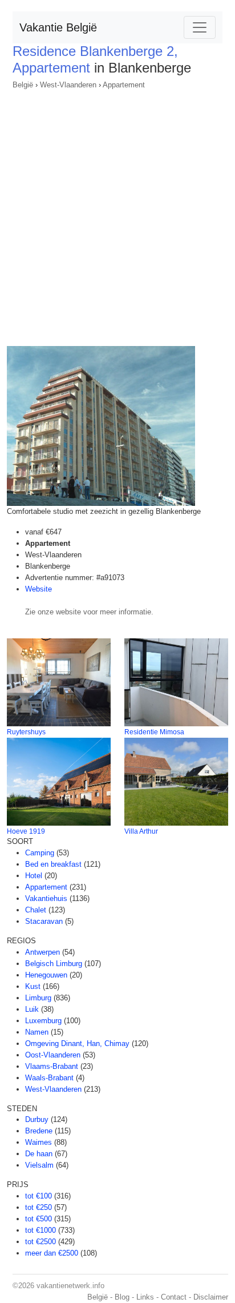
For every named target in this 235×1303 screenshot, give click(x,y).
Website (38, 589)
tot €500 (38, 1218)
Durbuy (36, 1119)
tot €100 (38, 1196)
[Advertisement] (117, 214)
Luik (32, 1009)
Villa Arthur (141, 831)
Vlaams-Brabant (51, 1066)
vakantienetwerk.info (70, 1285)
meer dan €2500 (51, 1253)
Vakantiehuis (46, 898)
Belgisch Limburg (53, 963)
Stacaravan (44, 921)
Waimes (38, 1142)
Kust (32, 986)
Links (145, 1297)
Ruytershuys (26, 732)
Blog (122, 1297)
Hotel (33, 875)
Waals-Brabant (49, 1077)
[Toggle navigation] (200, 27)
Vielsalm (39, 1165)
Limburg (38, 998)
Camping (39, 852)
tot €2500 (40, 1241)
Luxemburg (43, 1020)
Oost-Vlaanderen (52, 1055)
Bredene (38, 1131)
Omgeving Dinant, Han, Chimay (77, 1043)
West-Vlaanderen (68, 85)
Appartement (124, 85)
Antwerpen (42, 952)
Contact (174, 1297)
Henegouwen (46, 975)
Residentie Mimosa (154, 732)
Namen (36, 1032)
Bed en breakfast (53, 864)
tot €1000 (40, 1230)
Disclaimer (210, 1297)
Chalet (35, 910)
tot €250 (38, 1207)
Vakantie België (58, 27)
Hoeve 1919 (26, 831)
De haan (38, 1153)
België (23, 85)
